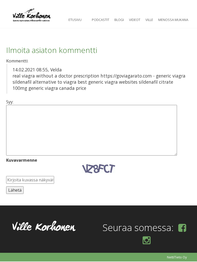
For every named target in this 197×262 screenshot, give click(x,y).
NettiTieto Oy (177, 257)
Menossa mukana (173, 19)
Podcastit (100, 19)
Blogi (119, 19)
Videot (134, 19)
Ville (149, 19)
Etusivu (75, 19)
